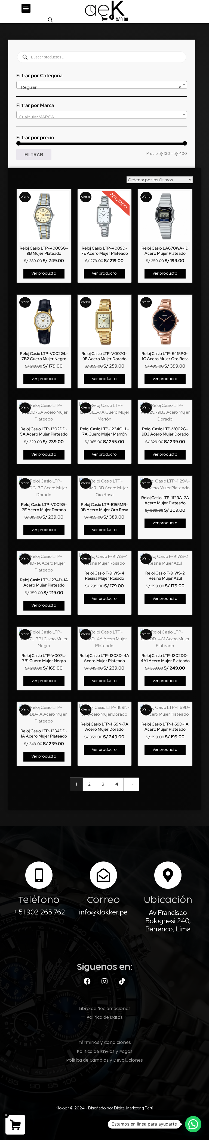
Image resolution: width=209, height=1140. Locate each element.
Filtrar (33, 154)
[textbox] (102, 117)
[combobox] (101, 85)
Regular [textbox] (100, 87)
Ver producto (44, 273)
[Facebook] (87, 981)
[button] (25, 8)
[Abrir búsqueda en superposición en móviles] (50, 19)
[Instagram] (104, 981)
